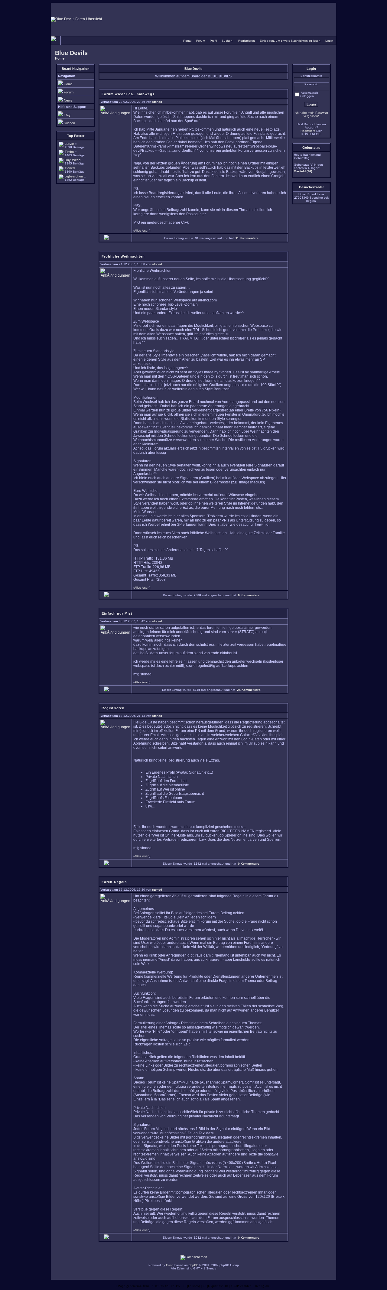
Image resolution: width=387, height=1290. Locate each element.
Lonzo (69, 143)
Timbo (69, 152)
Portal (187, 40)
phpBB (193, 1265)
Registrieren (246, 40)
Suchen (227, 40)
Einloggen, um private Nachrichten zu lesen (290, 40)
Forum (200, 40)
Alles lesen (141, 230)
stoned (70, 168)
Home (59, 58)
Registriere (308, 130)
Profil (213, 40)
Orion (170, 1265)
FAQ (67, 115)
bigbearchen (74, 176)
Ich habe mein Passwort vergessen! (311, 114)
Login (329, 40)
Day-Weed (72, 160)
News (68, 100)
